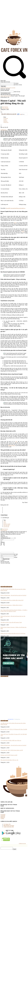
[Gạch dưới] (4, 554)
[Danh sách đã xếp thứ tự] (6, 554)
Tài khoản (16, 83)
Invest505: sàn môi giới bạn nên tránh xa (15, 208)
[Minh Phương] (4, 106)
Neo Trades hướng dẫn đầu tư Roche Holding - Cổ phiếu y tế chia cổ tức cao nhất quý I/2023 (14, 610)
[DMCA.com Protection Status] (5, 841)
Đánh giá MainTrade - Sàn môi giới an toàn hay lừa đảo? (13, 595)
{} (14, 554)
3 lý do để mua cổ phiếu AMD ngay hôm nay (11, 740)
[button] (14, 79)
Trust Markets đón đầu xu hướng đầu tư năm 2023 (12, 600)
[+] (16, 554)
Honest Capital (6, 524)
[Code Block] (11, 554)
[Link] (12, 554)
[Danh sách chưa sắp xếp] (8, 554)
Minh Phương (5, 108)
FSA (15, 222)
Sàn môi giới (8, 95)
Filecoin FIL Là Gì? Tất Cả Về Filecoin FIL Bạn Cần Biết (14, 729)
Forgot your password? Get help (8, 87)
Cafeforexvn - (4, 129)
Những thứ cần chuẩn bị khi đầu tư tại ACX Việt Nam (13, 633)
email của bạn (17, 91)
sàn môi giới (6, 526)
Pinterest (3, 817)
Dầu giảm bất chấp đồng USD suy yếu (9, 760)
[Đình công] (5, 554)
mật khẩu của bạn (18, 84)
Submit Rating (4, 515)
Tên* (15, 555)
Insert (14, 849)
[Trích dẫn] (9, 554)
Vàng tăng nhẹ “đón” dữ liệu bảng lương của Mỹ (12, 750)
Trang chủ (3, 95)
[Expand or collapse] (1, 126)
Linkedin (3, 816)
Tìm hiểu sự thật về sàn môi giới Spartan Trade (11, 622)
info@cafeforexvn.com (9, 805)
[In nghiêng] (2, 554)
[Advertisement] (14, 575)
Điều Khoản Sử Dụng (8, 825)
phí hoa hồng (11, 445)
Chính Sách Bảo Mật (8, 826)
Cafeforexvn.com (22, 843)
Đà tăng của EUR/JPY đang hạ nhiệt (9, 755)
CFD (23, 231)
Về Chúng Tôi (6, 824)
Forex (4, 522)
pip (16, 441)
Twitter (2, 818)
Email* (15, 557)
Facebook (3, 814)
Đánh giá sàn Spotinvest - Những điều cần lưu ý (11, 605)
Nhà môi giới (6, 525)
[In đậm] (1, 554)
